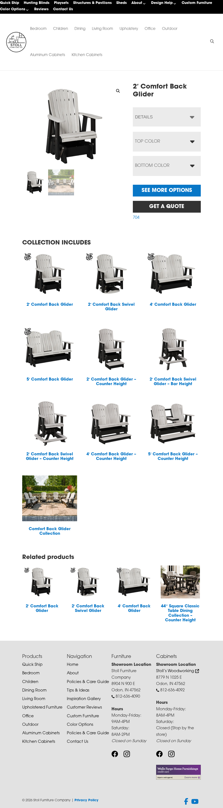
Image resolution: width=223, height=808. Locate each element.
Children (60, 29)
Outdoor (169, 29)
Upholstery (129, 29)
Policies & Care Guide (88, 682)
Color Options (12, 9)
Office (150, 29)
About (136, 3)
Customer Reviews (84, 708)
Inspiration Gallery (84, 699)
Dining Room (34, 691)
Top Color (147, 141)
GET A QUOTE (166, 206)
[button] (118, 91)
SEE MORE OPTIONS (167, 190)
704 (136, 218)
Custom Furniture (197, 3)
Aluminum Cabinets (47, 55)
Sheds (121, 3)
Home (72, 665)
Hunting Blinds (36, 3)
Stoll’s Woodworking (175, 671)
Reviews (41, 9)
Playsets (61, 3)
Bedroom (38, 29)
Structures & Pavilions (92, 3)
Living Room (102, 29)
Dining (79, 29)
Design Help (162, 3)
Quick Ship (9, 3)
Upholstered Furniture (42, 708)
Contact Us (63, 9)
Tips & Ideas (78, 691)
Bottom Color (152, 166)
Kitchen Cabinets (87, 55)
